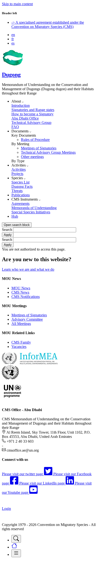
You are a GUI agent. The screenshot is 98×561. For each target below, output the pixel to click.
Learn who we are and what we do (28, 269)
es (13, 43)
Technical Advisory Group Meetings (48, 152)
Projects (17, 174)
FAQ (15, 127)
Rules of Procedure (35, 140)
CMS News (20, 292)
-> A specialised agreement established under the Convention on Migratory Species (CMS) (47, 24)
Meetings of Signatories (38, 148)
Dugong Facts (22, 186)
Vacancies (18, 347)
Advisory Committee (27, 319)
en (13, 35)
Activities (18, 169)
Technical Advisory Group (31, 123)
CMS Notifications (25, 297)
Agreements (20, 204)
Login (6, 509)
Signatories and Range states (32, 110)
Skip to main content (17, 4)
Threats (17, 191)
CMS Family (21, 342)
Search (7, 230)
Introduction (20, 105)
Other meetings (32, 157)
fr (12, 39)
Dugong (11, 75)
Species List (20, 182)
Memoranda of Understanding (34, 208)
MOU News (20, 288)
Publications (20, 195)
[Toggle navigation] (16, 539)
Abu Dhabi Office (25, 118)
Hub (14, 216)
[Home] (12, 65)
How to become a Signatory (32, 114)
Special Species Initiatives (30, 212)
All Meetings (21, 324)
